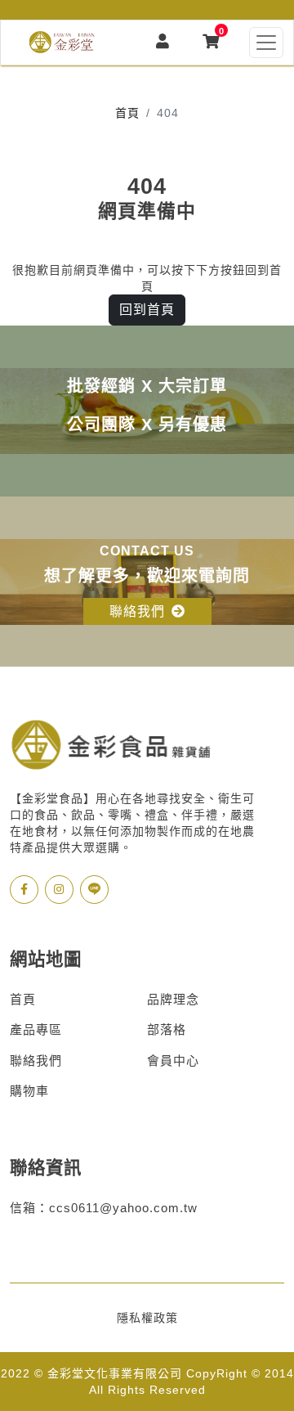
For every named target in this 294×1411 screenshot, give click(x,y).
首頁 (127, 112)
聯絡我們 (36, 1060)
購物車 (29, 1091)
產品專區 (36, 1029)
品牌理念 (173, 999)
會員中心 (173, 1060)
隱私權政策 (147, 1317)
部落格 (166, 1029)
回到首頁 (147, 310)
